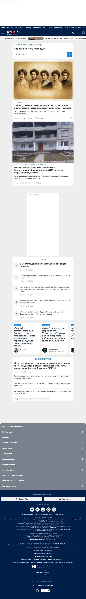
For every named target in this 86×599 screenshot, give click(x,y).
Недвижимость (7, 28)
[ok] (43, 509)
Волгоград (18, 45)
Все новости (28, 45)
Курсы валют (69, 28)
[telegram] (32, 509)
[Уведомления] (78, 33)
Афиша (50, 28)
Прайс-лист (7, 448)
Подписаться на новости (12, 426)
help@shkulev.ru (47, 530)
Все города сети (9, 486)
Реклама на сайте (9, 443)
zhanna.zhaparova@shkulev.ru (36, 536)
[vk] (37, 509)
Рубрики (5, 437)
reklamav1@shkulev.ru (60, 543)
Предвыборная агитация (12, 475)
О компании (7, 454)
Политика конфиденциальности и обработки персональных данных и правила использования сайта (43, 562)
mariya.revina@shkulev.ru (36, 539)
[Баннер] (36, 38)
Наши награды (8, 459)
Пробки (78, 28)
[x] (54, 509)
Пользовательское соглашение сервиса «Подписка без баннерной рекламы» (43, 559)
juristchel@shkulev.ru (64, 529)
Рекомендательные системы (43, 556)
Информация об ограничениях (43, 550)
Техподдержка (8, 470)
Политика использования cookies (43, 553)
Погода (29, 28)
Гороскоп (58, 28)
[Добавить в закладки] (71, 118)
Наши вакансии (8, 464)
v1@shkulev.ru (52, 527)
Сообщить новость (10, 432)
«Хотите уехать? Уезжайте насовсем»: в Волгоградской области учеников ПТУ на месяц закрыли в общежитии (39, 170)
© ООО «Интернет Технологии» (43, 585)
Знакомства (19, 28)
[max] (48, 509)
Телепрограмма (39, 28)
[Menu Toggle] (2, 33)
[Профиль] (83, 33)
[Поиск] (73, 33)
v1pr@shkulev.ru (54, 548)
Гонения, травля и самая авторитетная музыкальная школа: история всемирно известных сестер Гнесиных (42, 106)
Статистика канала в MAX (13, 481)
